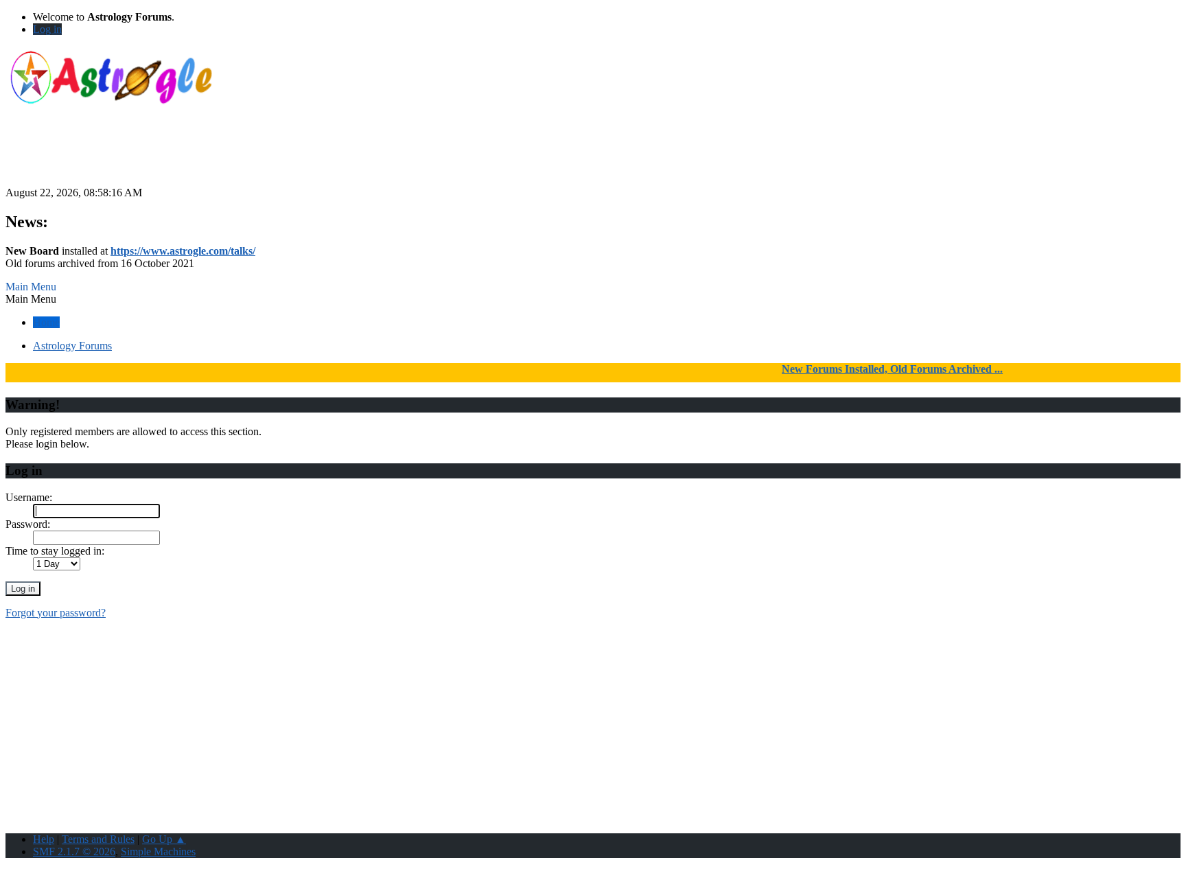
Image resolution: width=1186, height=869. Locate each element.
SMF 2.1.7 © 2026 (74, 851)
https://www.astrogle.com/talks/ (183, 251)
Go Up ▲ (164, 839)
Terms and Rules (98, 839)
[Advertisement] (593, 156)
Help (43, 839)
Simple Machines (158, 851)
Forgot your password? (55, 612)
